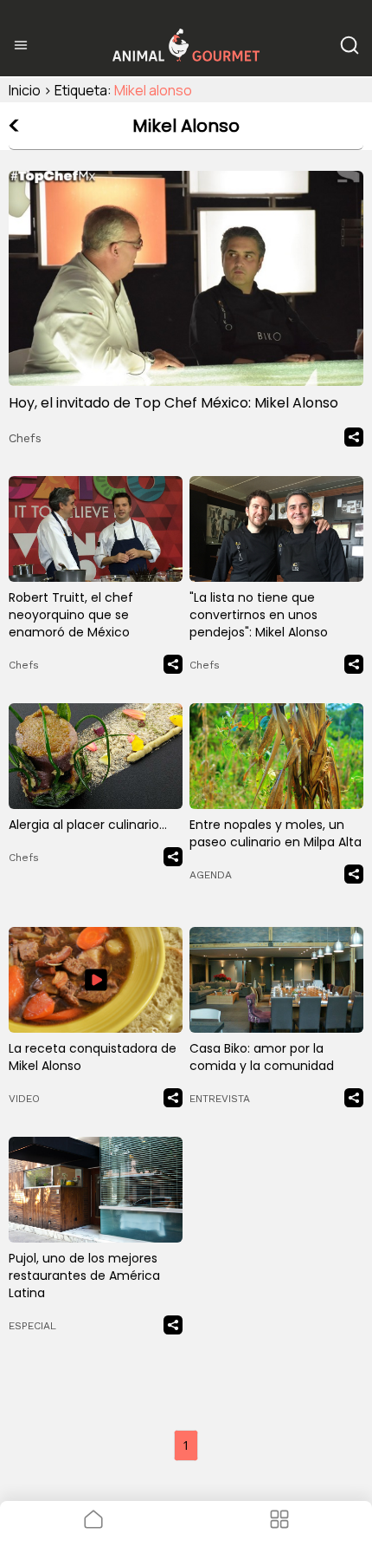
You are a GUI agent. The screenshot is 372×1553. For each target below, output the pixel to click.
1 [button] (186, 1445)
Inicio (25, 90)
